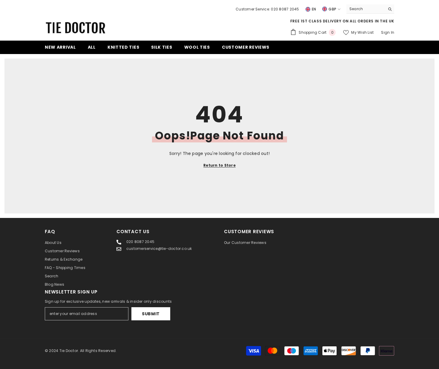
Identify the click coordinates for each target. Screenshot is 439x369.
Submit (151, 314)
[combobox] (365, 8)
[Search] (370, 9)
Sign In (387, 32)
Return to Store (219, 165)
